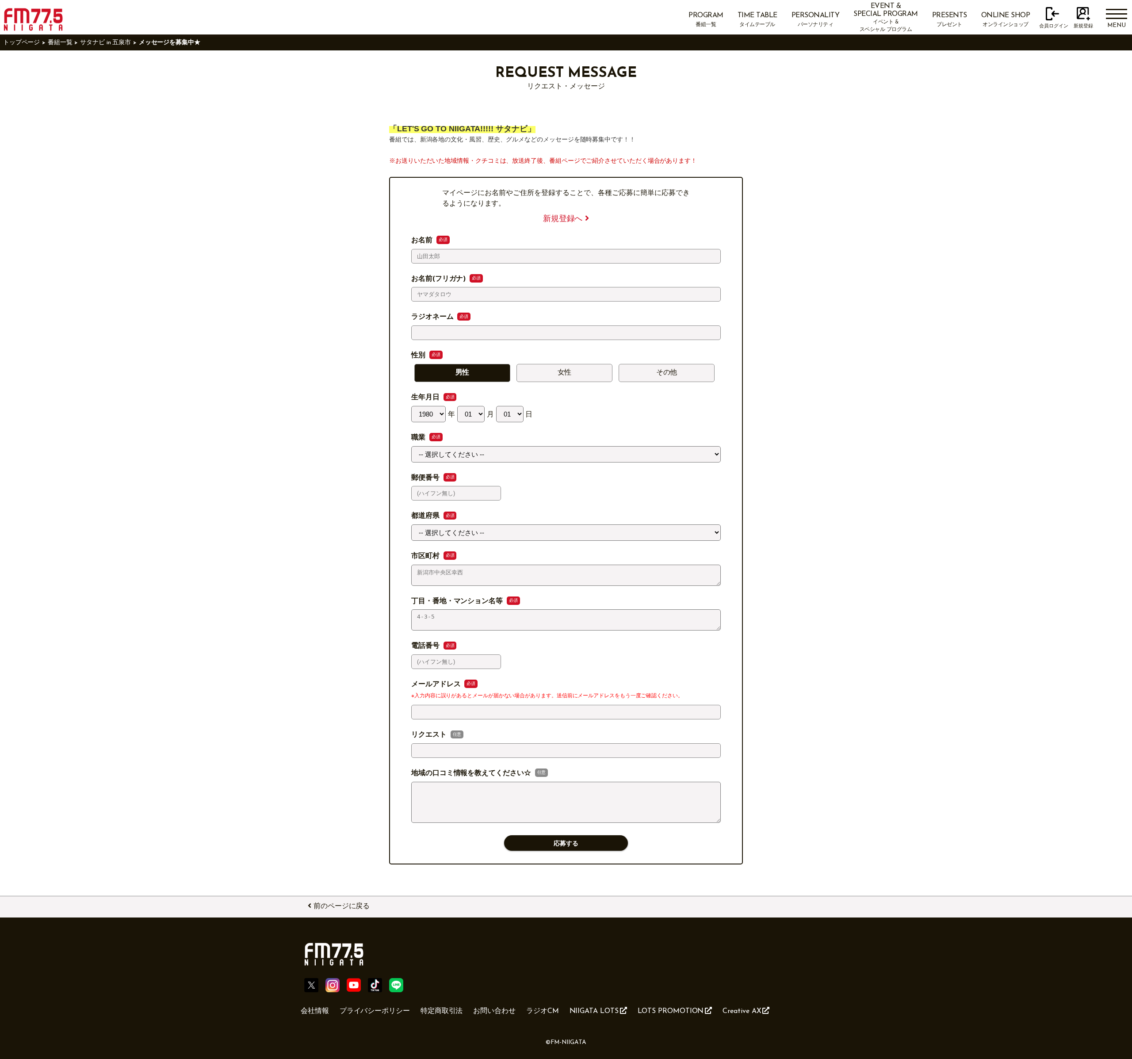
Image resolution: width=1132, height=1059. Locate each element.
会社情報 (315, 1011)
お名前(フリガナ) (439, 279)
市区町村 (426, 556)
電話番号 (426, 646)
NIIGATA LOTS (594, 1011)
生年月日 (426, 397)
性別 (419, 355)
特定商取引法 (442, 1011)
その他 (666, 372)
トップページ (21, 43)
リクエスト (430, 734)
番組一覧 (60, 43)
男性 (462, 372)
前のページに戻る (342, 906)
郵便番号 (426, 478)
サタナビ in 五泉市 (105, 43)
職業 (419, 437)
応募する (566, 843)
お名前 (423, 240)
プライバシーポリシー (375, 1011)
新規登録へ (564, 219)
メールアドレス (437, 684)
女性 (565, 372)
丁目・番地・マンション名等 (458, 601)
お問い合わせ (494, 1011)
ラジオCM (542, 1011)
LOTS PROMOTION (671, 1011)
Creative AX (742, 1011)
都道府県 (426, 516)
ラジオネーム (433, 317)
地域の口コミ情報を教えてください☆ (472, 773)
